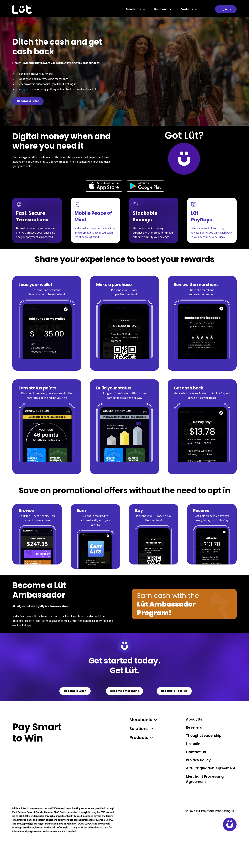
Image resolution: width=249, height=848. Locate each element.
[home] (22, 9)
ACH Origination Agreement (210, 768)
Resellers (194, 727)
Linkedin (193, 743)
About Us (194, 719)
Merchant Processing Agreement (205, 779)
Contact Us (196, 752)
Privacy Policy (198, 760)
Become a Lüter (28, 101)
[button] (137, 9)
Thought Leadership (203, 735)
